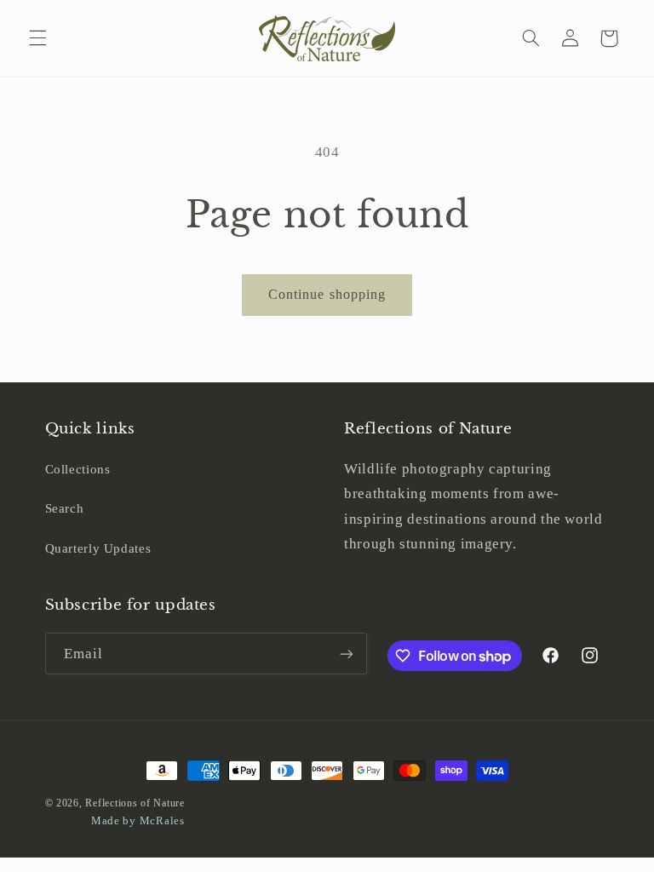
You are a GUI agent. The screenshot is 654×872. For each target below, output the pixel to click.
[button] (37, 38)
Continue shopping (327, 294)
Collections (78, 469)
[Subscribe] (345, 653)
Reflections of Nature (134, 803)
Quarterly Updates (98, 548)
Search (64, 508)
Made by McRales (138, 821)
